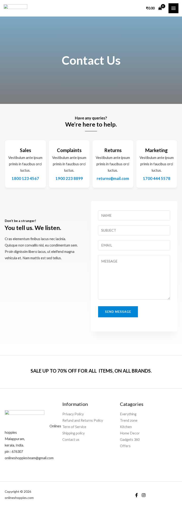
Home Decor (130, 433)
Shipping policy (73, 433)
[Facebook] (136, 495)
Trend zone (128, 420)
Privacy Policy (73, 414)
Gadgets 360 (130, 440)
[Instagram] (143, 495)
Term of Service (74, 427)
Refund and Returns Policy (82, 420)
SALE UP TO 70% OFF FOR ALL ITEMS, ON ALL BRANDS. (91, 371)
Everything (128, 414)
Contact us (70, 440)
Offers (125, 446)
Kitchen (126, 427)
